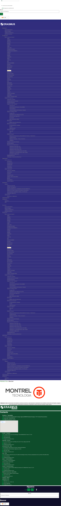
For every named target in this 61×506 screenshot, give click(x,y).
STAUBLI (9, 87)
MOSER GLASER (10, 73)
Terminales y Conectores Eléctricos (14, 157)
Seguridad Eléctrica (11, 155)
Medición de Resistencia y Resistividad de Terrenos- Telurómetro (22, 135)
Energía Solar (9, 164)
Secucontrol (9, 85)
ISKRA (8, 58)
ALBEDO (8, 40)
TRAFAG (8, 92)
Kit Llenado (12, 117)
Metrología (9, 120)
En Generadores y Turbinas (15, 125)
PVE (8, 81)
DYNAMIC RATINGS (11, 49)
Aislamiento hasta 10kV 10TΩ (15, 149)
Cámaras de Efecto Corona (12, 101)
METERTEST (9, 67)
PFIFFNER (9, 79)
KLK (8, 61)
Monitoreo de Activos (11, 123)
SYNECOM (9, 88)
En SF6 (11, 126)
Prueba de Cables (10, 129)
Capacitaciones (5, 197)
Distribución (9, 161)
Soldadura (11, 140)
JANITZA (9, 59)
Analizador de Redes (11, 99)
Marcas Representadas (9, 37)
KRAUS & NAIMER (10, 63)
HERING (8, 55)
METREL (8, 69)
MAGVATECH (9, 66)
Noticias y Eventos (8, 34)
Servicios (4, 182)
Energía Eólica (10, 163)
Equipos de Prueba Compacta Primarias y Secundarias (17, 190)
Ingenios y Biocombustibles (12, 176)
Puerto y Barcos (10, 181)
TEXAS (8, 90)
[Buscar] (1, 14)
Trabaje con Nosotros (9, 32)
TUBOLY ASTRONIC (11, 93)
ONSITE (8, 78)
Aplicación (4, 158)
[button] (30, 203)
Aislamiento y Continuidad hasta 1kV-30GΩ (18, 150)
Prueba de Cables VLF (11, 193)
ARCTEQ (9, 41)
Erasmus (4, 28)
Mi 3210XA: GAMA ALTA (14, 154)
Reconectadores (10, 143)
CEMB (8, 46)
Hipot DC (11, 131)
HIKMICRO (9, 56)
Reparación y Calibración (12, 196)
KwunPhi (8, 64)
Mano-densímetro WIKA (14, 119)
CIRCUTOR (9, 47)
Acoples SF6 (12, 113)
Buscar (1, 9)
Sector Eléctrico (8, 160)
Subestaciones (12, 128)
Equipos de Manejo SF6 (11, 111)
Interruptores (12, 105)
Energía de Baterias (11, 102)
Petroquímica (9, 179)
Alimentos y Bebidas (11, 170)
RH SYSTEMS (9, 84)
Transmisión (9, 167)
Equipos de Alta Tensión (12, 104)
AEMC (8, 38)
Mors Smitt (9, 72)
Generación (9, 166)
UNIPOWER (9, 95)
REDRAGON (9, 82)
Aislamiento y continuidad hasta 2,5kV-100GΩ (19, 152)
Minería (8, 178)
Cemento (9, 173)
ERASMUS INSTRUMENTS (12, 50)
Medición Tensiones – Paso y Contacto (17, 138)
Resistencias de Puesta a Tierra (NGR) (17, 107)
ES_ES (4, 17)
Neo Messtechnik (10, 75)
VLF (10, 132)
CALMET (9, 44)
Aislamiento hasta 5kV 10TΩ (15, 147)
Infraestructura (10, 175)
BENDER (8, 43)
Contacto (4, 199)
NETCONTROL (10, 76)
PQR (5, 202)
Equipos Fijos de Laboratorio (15, 122)
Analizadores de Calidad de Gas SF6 (17, 114)
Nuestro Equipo (8, 31)
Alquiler (6, 184)
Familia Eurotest (13, 137)
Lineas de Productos (9, 98)
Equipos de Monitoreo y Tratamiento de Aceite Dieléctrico (18, 188)
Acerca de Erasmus (8, 29)
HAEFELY (9, 52)
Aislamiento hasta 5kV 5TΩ (15, 146)
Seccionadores (12, 108)
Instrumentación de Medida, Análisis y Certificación (17, 191)
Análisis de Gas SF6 (11, 185)
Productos (4, 35)
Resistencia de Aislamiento (12, 144)
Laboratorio (7, 194)
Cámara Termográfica (11, 187)
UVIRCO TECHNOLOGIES (12, 96)
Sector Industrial (8, 169)
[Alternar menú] (30, 20)
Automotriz (9, 172)
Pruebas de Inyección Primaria (13, 141)
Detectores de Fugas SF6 (15, 116)
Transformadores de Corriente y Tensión (18, 110)
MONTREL (9, 70)
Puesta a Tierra (10, 134)
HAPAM (8, 53)
